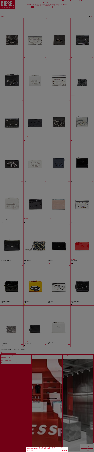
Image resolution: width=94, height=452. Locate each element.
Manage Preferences (40, 448)
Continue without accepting (30, 450)
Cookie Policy (51, 448)
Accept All (64, 450)
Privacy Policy (47, 448)
